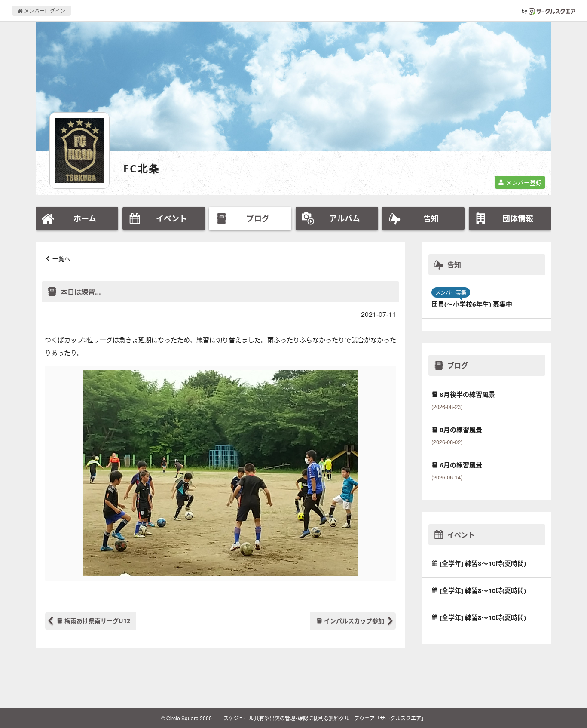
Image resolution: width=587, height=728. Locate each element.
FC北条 (141, 168)
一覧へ (61, 258)
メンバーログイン (44, 10)
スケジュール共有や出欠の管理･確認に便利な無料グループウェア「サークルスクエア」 (324, 718)
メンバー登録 (523, 182)
